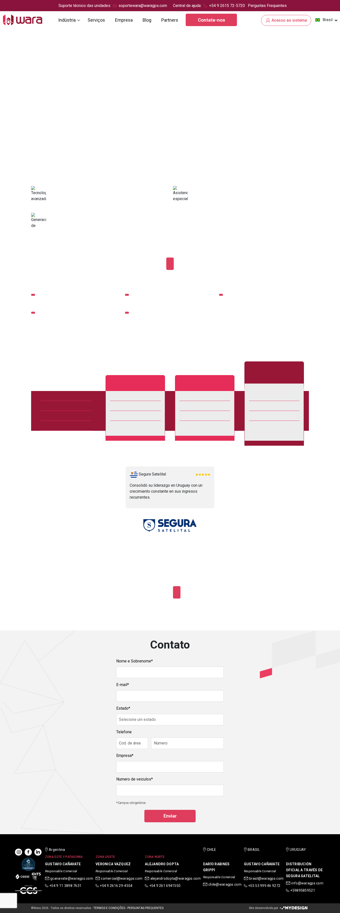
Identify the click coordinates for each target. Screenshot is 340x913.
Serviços (96, 20)
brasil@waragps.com (266, 878)
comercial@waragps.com (121, 878)
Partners (169, 20)
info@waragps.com (307, 883)
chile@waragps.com (224, 884)
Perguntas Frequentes (267, 5)
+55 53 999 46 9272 (264, 886)
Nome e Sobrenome (133, 661)
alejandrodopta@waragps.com (175, 878)
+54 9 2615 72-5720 (227, 5)
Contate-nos (211, 20)
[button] (326, 20)
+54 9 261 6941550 (165, 886)
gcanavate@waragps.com (71, 878)
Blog (147, 20)
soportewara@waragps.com (142, 5)
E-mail (121, 684)
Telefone (124, 732)
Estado (122, 708)
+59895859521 (302, 890)
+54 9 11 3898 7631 (65, 886)
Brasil (328, 19)
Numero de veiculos (133, 779)
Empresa (124, 20)
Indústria (67, 20)
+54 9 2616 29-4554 (116, 886)
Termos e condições (109, 908)
